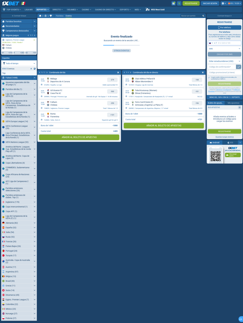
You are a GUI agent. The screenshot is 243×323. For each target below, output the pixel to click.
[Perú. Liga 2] (50, 16)
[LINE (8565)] (40, 16)
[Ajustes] (223, 3)
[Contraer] (34, 77)
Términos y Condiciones (223, 89)
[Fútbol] (45, 16)
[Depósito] (179, 3)
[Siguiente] (34, 35)
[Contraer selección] (31, 68)
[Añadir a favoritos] (34, 39)
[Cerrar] (240, 142)
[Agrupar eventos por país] (34, 68)
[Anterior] (28, 35)
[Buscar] (203, 15)
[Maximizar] (34, 21)
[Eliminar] (118, 72)
